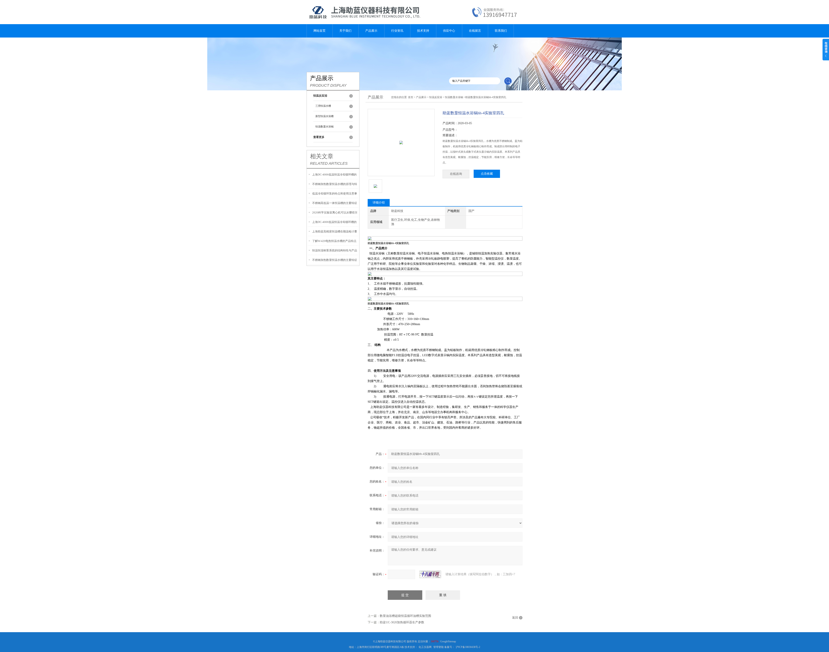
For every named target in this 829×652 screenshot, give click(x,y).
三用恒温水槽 (323, 105)
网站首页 (319, 30)
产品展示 (371, 30)
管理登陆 (438, 647)
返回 (515, 617)
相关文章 (321, 156)
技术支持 (423, 30)
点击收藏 (487, 173)
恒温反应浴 (435, 97)
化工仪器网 (425, 647)
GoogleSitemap (448, 641)
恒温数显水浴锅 (324, 126)
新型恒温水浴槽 (324, 116)
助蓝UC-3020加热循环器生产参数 (402, 622)
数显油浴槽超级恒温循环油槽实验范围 (405, 616)
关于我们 (345, 30)
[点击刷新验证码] (430, 574)
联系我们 (501, 30)
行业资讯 (397, 30)
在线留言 (475, 30)
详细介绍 (379, 202)
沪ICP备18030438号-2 (468, 647)
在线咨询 (456, 174)
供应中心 (449, 30)
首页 (410, 97)
